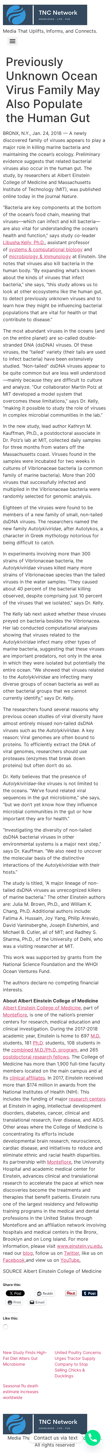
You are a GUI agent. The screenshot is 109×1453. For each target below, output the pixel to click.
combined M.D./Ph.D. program (44, 1050)
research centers (87, 1099)
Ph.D (38, 1043)
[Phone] (93, 1438)
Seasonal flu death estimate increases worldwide (20, 1391)
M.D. (95, 1036)
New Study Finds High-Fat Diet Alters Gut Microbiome (25, 1358)
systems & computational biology (46, 249)
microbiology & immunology (40, 256)
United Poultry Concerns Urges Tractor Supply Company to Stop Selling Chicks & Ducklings (78, 1364)
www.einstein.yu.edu (79, 1246)
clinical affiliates (27, 1078)
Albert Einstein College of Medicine (42, 1008)
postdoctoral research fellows (36, 1057)
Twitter (71, 1253)
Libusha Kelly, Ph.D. (24, 242)
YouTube (69, 1260)
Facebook (14, 1260)
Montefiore (15, 1015)
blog (28, 1253)
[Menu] (12, 41)
